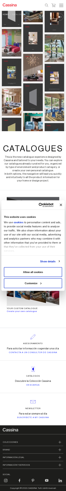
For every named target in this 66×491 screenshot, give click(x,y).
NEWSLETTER (33, 408)
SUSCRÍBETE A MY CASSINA (33, 417)
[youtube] (47, 482)
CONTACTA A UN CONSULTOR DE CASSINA (33, 352)
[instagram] (6, 482)
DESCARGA (33, 385)
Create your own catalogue (22, 311)
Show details (48, 261)
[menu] (61, 5)
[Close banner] (61, 205)
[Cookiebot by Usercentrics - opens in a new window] (40, 205)
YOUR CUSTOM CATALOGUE (22, 308)
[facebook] (19, 482)
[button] (60, 5)
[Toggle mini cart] (53, 5)
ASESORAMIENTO (33, 343)
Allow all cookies (33, 272)
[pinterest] (33, 482)
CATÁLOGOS (33, 376)
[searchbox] (46, 5)
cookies (19, 222)
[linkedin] (60, 482)
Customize (31, 283)
